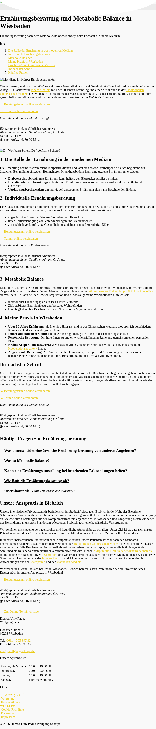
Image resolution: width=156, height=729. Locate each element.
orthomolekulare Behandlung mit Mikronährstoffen (120, 291)
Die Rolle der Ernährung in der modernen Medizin (40, 50)
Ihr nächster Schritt (20, 69)
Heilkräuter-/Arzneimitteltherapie (131, 551)
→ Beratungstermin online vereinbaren (25, 104)
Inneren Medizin (52, 558)
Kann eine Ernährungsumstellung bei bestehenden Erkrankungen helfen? (65, 471)
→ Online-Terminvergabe (19, 611)
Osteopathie (37, 562)
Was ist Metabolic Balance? (27, 461)
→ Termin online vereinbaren (19, 111)
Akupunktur (101, 551)
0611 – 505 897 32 (18, 640)
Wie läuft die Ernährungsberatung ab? (36, 481)
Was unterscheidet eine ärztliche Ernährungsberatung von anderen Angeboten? (70, 450)
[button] (78, 451)
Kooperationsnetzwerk (22, 348)
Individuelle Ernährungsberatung (29, 54)
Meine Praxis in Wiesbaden (25, 61)
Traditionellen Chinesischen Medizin (96, 543)
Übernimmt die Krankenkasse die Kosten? (39, 491)
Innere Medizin (40, 90)
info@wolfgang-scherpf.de (17, 651)
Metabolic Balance (20, 58)
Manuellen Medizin (68, 562)
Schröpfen (50, 554)
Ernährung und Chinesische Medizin (31, 65)
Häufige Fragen (18, 72)
